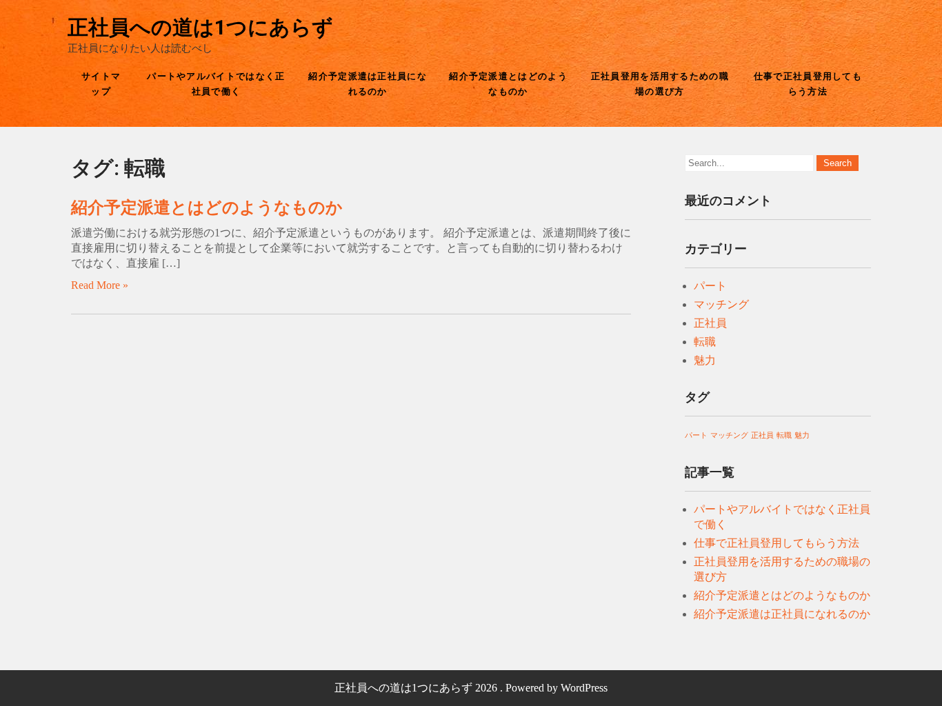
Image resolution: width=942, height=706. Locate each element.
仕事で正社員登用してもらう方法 (808, 84)
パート (710, 286)
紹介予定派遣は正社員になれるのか (367, 84)
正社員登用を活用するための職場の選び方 (660, 84)
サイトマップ (101, 84)
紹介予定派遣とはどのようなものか (508, 84)
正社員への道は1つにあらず (200, 27)
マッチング (721, 304)
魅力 (705, 360)
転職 (705, 341)
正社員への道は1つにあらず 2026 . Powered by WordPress (471, 688)
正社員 (710, 323)
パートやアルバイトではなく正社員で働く (216, 84)
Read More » (99, 285)
